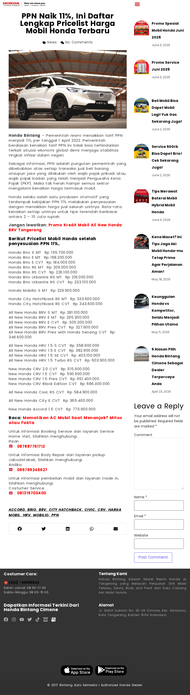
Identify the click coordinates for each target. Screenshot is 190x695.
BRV (42, 510)
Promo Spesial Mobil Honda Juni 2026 (168, 30)
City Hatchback (65, 510)
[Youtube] (22, 619)
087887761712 (31, 447)
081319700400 (31, 493)
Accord (17, 510)
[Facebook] (6, 619)
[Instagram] (14, 619)
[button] (137, 4)
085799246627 (32, 470)
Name (140, 497)
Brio (31, 510)
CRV (102, 510)
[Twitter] (29, 619)
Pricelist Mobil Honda (52, 239)
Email (140, 516)
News (52, 42)
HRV (27, 515)
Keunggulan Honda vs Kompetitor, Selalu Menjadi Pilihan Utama (165, 311)
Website (141, 536)
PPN (55, 515)
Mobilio (41, 515)
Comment (143, 435)
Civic (90, 510)
